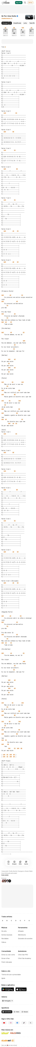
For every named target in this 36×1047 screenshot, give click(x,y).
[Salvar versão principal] (10, 23)
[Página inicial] (5, 2)
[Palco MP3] (15, 1033)
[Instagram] (10, 1022)
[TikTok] (23, 1022)
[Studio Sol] (8, 1040)
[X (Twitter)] (30, 1022)
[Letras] (5, 1033)
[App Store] (21, 989)
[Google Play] (7, 989)
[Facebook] (17, 1022)
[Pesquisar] (25, 2)
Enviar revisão (4, 875)
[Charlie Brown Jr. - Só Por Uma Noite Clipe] (29, 17)
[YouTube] (4, 1022)
